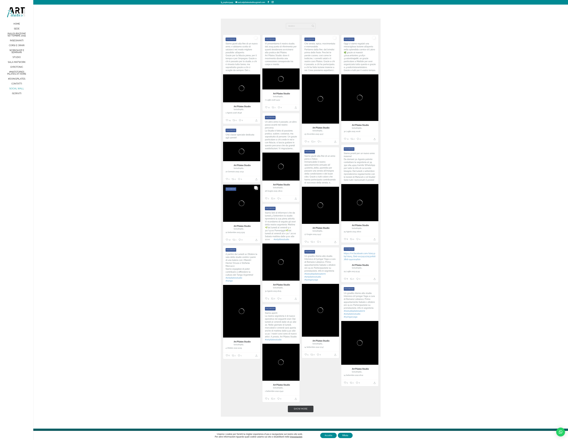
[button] (560, 432)
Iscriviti (16, 93)
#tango (229, 281)
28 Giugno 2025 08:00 (273, 191)
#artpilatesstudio (234, 278)
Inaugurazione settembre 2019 (17, 35)
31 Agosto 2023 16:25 (273, 291)
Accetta (328, 435)
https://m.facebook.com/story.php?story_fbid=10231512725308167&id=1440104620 (359, 256)
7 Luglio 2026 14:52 (272, 100)
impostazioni (296, 437)
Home (16, 24)
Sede (17, 29)
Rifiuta (345, 435)
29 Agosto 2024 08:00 (352, 232)
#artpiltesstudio (281, 239)
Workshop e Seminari (16, 51)
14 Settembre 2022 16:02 (353, 375)
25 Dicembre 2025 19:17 (313, 134)
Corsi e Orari (17, 45)
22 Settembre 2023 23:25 (235, 232)
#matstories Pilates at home (16, 73)
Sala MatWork (17, 62)
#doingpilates (16, 79)
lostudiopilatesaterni (239, 109)
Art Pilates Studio (242, 106)
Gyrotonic (16, 67)
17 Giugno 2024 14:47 (312, 234)
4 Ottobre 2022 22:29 (234, 348)
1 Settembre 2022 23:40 (274, 391)
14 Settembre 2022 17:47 (314, 347)
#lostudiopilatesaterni (315, 274)
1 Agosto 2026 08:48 (234, 113)
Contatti (16, 84)
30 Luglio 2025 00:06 (352, 131)
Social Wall (16, 89)
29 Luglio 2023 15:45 (352, 271)
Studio (17, 57)
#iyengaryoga (311, 280)
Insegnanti (17, 40)
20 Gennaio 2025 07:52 (235, 172)
